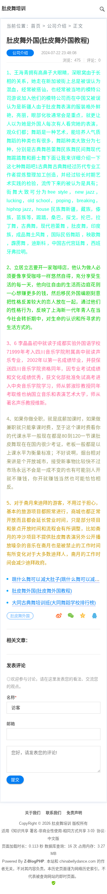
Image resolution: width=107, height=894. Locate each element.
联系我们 (53, 812)
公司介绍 (57, 25)
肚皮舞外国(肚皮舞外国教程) (42, 590)
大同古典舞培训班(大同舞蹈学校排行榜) (54, 602)
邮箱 (11, 723)
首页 (36, 25)
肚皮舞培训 (61, 823)
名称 (11, 697)
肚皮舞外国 (20, 616)
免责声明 (74, 812)
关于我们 (32, 812)
